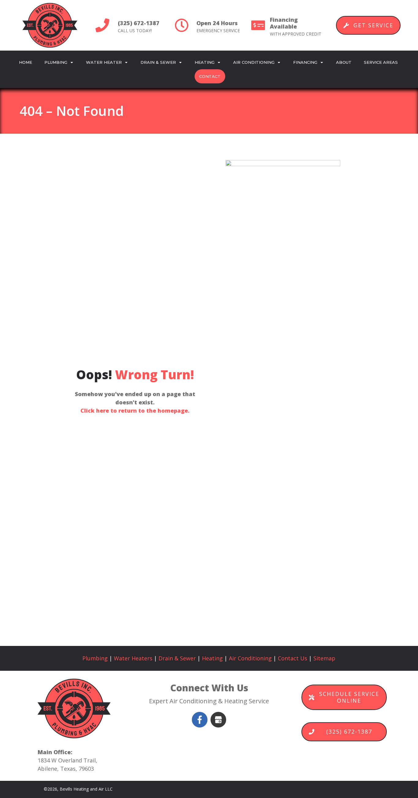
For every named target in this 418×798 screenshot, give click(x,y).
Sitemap (324, 658)
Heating (212, 658)
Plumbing (95, 658)
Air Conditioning (250, 658)
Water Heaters (133, 658)
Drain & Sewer (177, 658)
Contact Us (292, 658)
